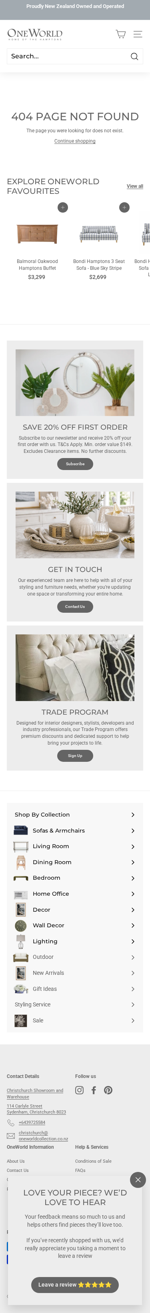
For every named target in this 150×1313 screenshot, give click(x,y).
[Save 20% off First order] (75, 382)
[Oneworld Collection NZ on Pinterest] (108, 1090)
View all (135, 186)
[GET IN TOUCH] (75, 525)
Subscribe (75, 464)
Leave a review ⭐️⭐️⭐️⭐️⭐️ (75, 1284)
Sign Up (75, 755)
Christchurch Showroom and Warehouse (35, 1093)
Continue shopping (75, 141)
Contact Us (75, 606)
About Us (16, 1161)
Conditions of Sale (93, 1161)
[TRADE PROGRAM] (75, 667)
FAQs (80, 1170)
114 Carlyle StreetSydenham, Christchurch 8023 (36, 1109)
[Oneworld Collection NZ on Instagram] (79, 1090)
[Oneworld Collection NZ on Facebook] (94, 1090)
